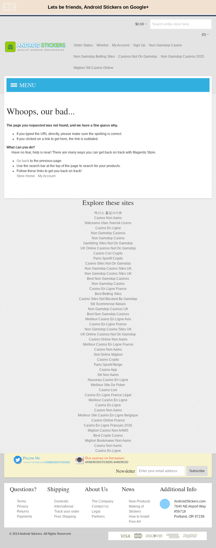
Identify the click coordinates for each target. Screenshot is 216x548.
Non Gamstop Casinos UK (108, 309)
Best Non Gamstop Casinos (108, 279)
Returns (23, 511)
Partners (98, 516)
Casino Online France (108, 420)
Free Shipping (65, 516)
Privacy (22, 506)
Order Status (83, 45)
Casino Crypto (108, 360)
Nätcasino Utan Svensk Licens (108, 223)
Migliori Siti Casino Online (93, 68)
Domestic (61, 501)
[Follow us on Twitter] (42, 458)
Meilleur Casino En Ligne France (108, 344)
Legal (96, 511)
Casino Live (108, 390)
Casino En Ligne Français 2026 (108, 425)
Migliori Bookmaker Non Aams (108, 441)
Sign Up (139, 45)
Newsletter (125, 471)
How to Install (139, 516)
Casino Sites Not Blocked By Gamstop (108, 299)
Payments (24, 516)
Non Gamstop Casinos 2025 (182, 56)
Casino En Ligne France (108, 289)
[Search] (207, 24)
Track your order (66, 511)
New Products (139, 501)
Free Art (135, 522)
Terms (21, 501)
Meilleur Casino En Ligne (108, 400)
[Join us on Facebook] (9, 458)
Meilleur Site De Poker (108, 385)
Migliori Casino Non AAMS (108, 430)
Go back (23, 161)
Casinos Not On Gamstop (137, 56)
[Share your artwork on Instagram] (103, 458)
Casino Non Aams (108, 218)
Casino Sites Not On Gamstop (108, 263)
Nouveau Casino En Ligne (108, 380)
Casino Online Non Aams (108, 339)
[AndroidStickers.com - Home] (35, 46)
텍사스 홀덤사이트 (108, 213)
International (63, 506)
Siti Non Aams (108, 375)
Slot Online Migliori (108, 355)
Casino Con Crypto (108, 253)
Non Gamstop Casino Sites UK (108, 268)
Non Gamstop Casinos (108, 233)
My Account (120, 45)
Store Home (26, 176)
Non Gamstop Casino (165, 45)
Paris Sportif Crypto (108, 258)
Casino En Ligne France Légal (108, 395)
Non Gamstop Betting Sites (94, 56)
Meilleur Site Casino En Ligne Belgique (108, 415)
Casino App (108, 370)
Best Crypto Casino (108, 436)
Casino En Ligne (108, 228)
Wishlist (102, 45)
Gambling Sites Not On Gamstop (108, 243)
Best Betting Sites (108, 294)
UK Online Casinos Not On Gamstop (108, 248)
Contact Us (100, 506)
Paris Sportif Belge (108, 365)
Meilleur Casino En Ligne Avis (108, 319)
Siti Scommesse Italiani (108, 304)
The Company (102, 501)
